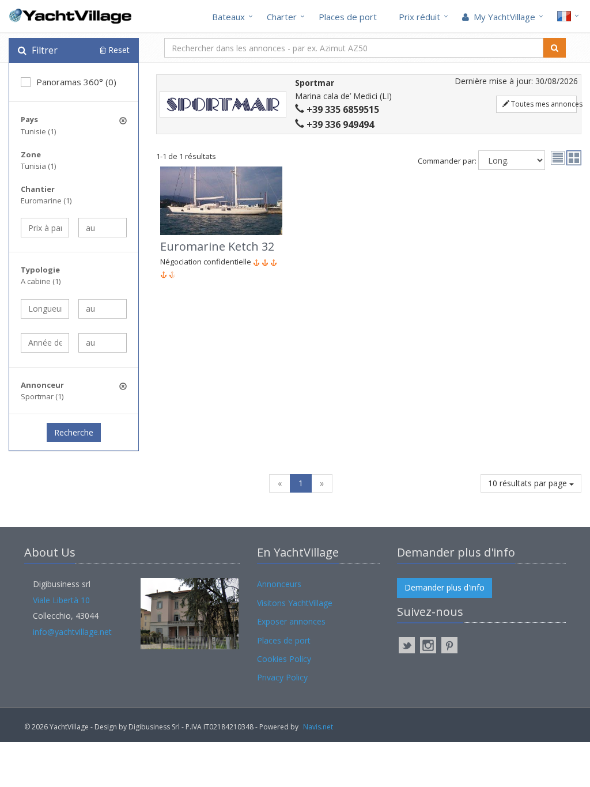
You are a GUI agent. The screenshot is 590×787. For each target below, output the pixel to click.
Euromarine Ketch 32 (217, 246)
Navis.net (318, 727)
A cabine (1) (40, 281)
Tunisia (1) (38, 166)
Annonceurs (279, 583)
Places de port (348, 16)
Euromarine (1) (46, 200)
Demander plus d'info (444, 587)
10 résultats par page (528, 483)
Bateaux (228, 16)
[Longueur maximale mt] (102, 309)
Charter (282, 16)
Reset (118, 49)
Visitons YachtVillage (294, 602)
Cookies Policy (284, 658)
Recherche (73, 432)
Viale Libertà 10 (61, 600)
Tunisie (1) (38, 131)
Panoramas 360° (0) (76, 82)
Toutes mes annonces (543, 104)
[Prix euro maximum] (102, 227)
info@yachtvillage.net (72, 631)
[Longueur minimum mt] (45, 309)
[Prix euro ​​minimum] (45, 227)
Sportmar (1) (42, 396)
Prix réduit (419, 16)
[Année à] (102, 343)
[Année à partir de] (45, 343)
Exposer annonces (291, 621)
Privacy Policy (282, 677)
